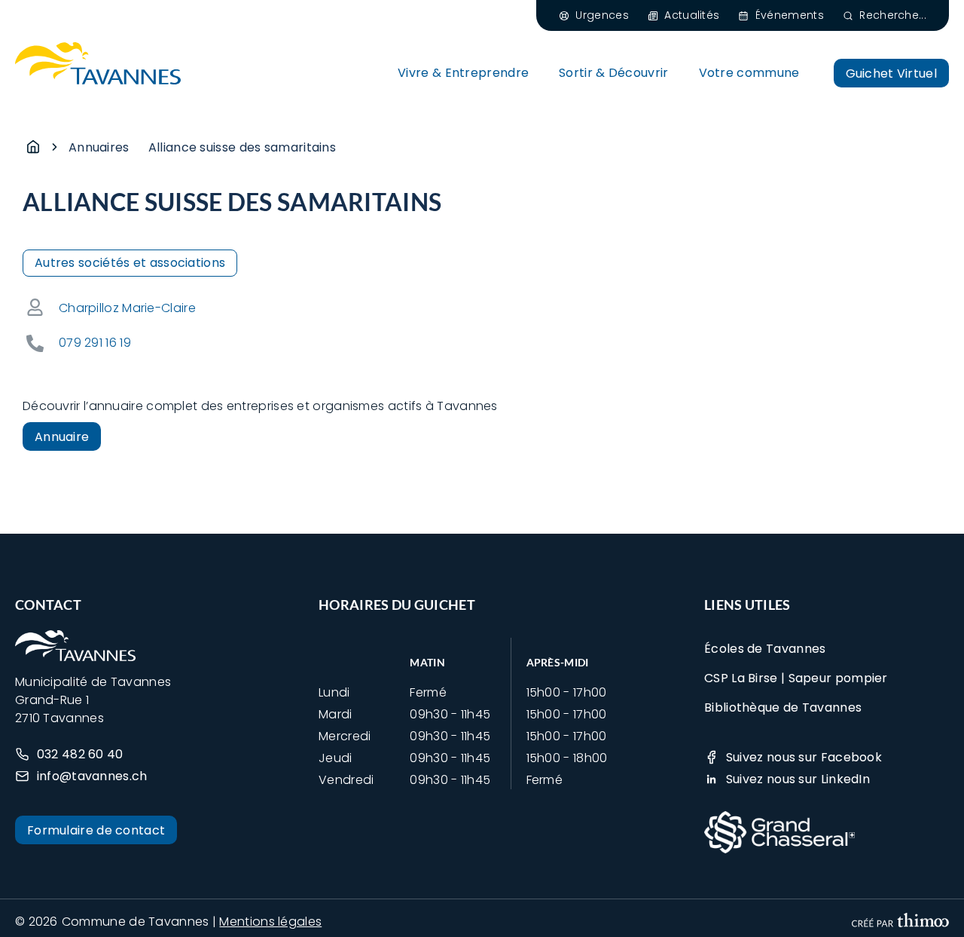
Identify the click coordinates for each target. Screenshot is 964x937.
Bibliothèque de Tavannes (783, 707)
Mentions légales (270, 921)
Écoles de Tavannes (764, 648)
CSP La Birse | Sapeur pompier (796, 678)
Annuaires (99, 147)
